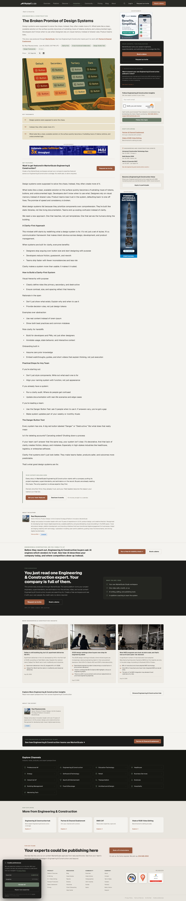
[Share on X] (39, 53)
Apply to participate (142, 185)
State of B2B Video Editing (132, 138)
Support (107, 890)
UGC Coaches (89, 881)
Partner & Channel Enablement (133, 132)
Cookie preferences (158, 898)
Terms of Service (138, 898)
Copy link (33, 53)
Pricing (100, 3)
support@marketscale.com (131, 116)
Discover (65, 3)
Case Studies (70, 876)
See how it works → (128, 84)
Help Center (69, 890)
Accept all (22, 884)
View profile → (35, 534)
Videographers (89, 879)
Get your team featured (36, 498)
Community (89, 3)
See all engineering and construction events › (135, 167)
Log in (130, 3)
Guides (87, 884)
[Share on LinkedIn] (43, 53)
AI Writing (50, 876)
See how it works (57, 498)
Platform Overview (52, 873)
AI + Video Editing (52, 879)
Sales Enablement (52, 884)
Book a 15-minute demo (121, 850)
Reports (68, 879)
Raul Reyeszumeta (38, 516)
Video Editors (89, 876)
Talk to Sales (108, 879)
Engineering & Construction (35, 16)
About (114, 3)
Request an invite (143, 3)
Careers (107, 881)
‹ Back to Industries (28, 12)
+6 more (41, 49)
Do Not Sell (148, 898)
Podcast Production (52, 881)
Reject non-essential (22, 890)
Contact (107, 876)
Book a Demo (108, 887)
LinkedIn (43, 534)
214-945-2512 (152, 114)
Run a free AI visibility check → (132, 551)
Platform (56, 3)
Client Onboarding (71, 887)
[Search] (124, 3)
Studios (68, 881)
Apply (87, 887)
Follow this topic (142, 120)
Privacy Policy (129, 898)
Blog (107, 3)
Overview (47, 3)
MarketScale (50, 39)
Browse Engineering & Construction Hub (147, 693)
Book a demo (142, 54)
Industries (76, 3)
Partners (107, 884)
